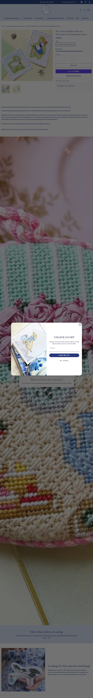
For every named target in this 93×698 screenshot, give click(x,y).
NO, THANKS (64, 360)
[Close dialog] (80, 325)
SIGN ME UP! (64, 355)
